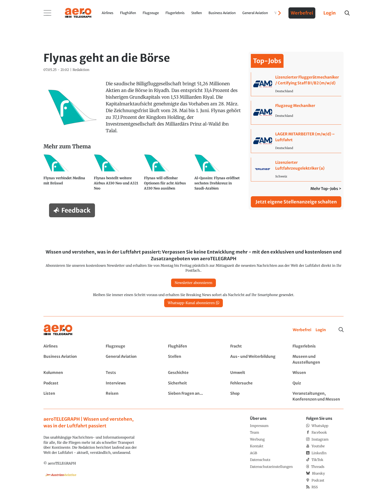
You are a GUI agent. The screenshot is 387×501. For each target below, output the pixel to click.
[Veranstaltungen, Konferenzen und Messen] (318, 396)
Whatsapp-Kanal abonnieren (191, 303)
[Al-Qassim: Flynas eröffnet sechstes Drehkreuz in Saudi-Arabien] (217, 174)
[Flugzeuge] (131, 346)
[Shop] (255, 396)
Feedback (75, 210)
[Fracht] (255, 346)
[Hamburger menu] (47, 13)
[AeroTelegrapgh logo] (58, 330)
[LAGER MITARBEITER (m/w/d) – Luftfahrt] (296, 141)
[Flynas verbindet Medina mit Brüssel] (66, 174)
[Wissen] (318, 373)
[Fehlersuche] (255, 383)
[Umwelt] (255, 373)
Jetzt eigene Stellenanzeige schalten (296, 202)
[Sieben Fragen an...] (193, 396)
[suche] (347, 13)
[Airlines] (69, 346)
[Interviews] (131, 383)
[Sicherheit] (193, 383)
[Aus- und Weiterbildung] (255, 359)
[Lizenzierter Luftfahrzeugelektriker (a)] (296, 169)
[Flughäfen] (193, 346)
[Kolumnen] (69, 373)
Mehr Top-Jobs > (325, 188)
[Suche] (341, 329)
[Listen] (69, 396)
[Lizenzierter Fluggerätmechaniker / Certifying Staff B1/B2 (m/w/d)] (296, 84)
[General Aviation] (131, 359)
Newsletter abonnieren (193, 283)
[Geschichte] (193, 373)
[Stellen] (193, 359)
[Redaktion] (81, 69)
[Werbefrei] (302, 330)
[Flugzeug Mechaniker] (296, 112)
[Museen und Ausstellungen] (318, 359)
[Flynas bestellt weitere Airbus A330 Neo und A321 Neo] (117, 174)
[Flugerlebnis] (318, 346)
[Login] (321, 330)
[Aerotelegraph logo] (78, 12)
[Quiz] (318, 383)
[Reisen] (131, 396)
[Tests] (131, 373)
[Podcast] (69, 383)
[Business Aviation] (69, 359)
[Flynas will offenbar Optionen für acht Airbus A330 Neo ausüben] (167, 174)
